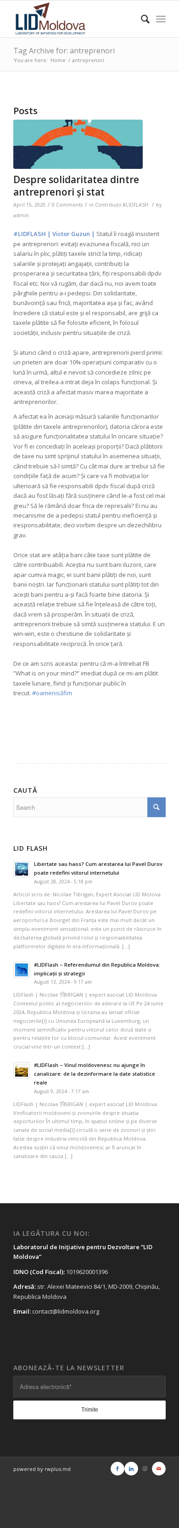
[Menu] (161, 19)
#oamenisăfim (52, 693)
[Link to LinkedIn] (131, 1469)
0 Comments (67, 205)
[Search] (141, 18)
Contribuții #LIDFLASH (121, 205)
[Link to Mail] (159, 1469)
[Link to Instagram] (145, 1469)
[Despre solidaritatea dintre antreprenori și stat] (78, 144)
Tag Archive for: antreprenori (64, 51)
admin (21, 215)
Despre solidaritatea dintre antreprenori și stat (76, 185)
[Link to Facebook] (117, 1469)
